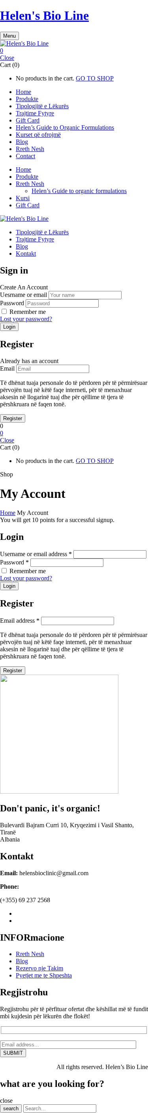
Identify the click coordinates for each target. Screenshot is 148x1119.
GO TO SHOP (95, 78)
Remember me (27, 311)
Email (7, 368)
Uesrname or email (23, 294)
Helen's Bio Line (44, 15)
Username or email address (36, 554)
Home (7, 512)
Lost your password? (26, 319)
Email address (19, 620)
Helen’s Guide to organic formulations (79, 190)
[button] (74, 50)
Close (7, 57)
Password (12, 303)
